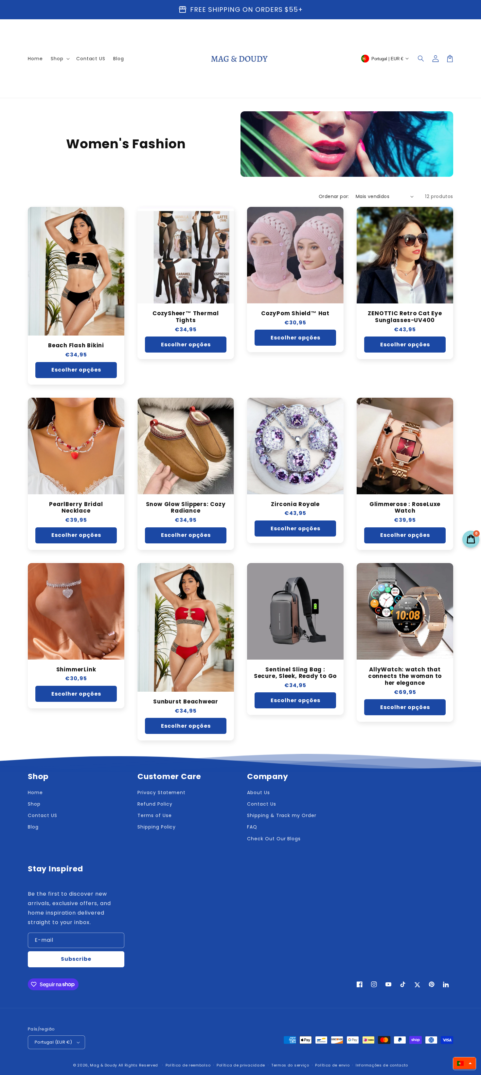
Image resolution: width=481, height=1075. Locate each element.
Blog (33, 827)
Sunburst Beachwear (185, 701)
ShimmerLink (76, 669)
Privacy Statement (161, 792)
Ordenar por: (334, 196)
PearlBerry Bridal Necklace (76, 508)
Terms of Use (154, 815)
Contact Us (261, 804)
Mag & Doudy (103, 1065)
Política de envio (332, 1065)
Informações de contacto (382, 1065)
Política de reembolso (188, 1065)
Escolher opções (76, 370)
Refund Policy (154, 804)
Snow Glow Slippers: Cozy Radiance (186, 508)
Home (35, 792)
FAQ (252, 827)
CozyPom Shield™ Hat (295, 313)
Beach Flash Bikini (76, 345)
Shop (34, 804)
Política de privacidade (241, 1065)
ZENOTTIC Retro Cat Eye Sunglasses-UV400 (405, 317)
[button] (421, 58)
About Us (258, 792)
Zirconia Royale (295, 504)
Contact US (42, 815)
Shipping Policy (156, 827)
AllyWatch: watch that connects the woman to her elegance (405, 676)
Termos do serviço (290, 1065)
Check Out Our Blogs (274, 838)
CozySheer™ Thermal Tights (185, 317)
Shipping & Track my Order (281, 815)
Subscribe (76, 959)
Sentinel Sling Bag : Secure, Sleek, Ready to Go (295, 673)
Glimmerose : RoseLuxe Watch (404, 508)
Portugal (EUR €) (53, 1042)
